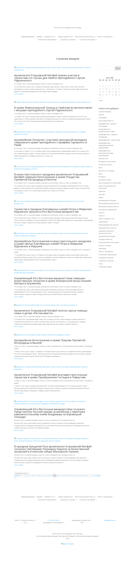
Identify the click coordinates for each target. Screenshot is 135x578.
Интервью (102, 177)
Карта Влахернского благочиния (110, 183)
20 (39, 475)
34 (83, 475)
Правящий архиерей (27, 37)
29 (67, 475)
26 (58, 475)
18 (32, 475)
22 (45, 475)
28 (64, 475)
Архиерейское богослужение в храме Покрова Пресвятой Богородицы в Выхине (49, 341)
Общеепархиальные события (108, 225)
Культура (102, 194)
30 (70, 475)
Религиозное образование (47, 40)
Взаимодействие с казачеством (109, 140)
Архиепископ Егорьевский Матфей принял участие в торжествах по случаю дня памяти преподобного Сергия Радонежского (49, 77)
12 (106, 89)
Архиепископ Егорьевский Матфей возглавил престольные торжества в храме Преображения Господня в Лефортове (50, 376)
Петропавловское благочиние (73, 346)
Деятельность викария (106, 171)
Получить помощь (105, 245)
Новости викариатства (55, 84)
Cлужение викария (33, 84)
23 (48, 475)
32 (77, 475)
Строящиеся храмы (105, 267)
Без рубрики (103, 118)
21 (42, 475)
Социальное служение (67, 40)
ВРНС (100, 168)
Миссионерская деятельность (85, 37)
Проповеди (102, 248)
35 (86, 475)
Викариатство (49, 37)
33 (80, 475)
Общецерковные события (107, 228)
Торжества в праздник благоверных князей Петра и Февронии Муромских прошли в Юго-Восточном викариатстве (53, 210)
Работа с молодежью (104, 37)
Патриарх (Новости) (68, 420)
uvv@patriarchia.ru (110, 520)
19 (35, 475)
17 (29, 475)
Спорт (101, 264)
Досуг (100, 174)
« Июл (101, 100)
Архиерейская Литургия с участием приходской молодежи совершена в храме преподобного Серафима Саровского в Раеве (50, 142)
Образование (103, 222)
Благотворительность (106, 121)
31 (73, 475)
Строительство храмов (87, 40)
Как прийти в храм (105, 180)
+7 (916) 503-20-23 (53, 520)
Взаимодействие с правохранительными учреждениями (106, 145)
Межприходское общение (107, 200)
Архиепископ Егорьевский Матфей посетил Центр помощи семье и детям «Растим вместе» (50, 312)
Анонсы (101, 115)
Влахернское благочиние (49, 183)
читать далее (18, 94)
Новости (43, 84)
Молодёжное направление (50, 148)
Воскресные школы (105, 165)
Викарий (39, 37)
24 (51, 475)
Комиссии (102, 191)
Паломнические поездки (107, 236)
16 (26, 475)
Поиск (118, 68)
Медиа (101, 197)
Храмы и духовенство (65, 37)
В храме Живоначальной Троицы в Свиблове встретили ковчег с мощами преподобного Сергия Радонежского (53, 109)
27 (61, 475)
